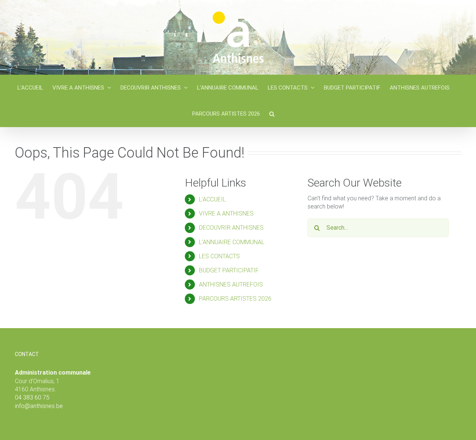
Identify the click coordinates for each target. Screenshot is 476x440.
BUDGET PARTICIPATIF (229, 270)
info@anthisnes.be (39, 406)
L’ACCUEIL (212, 199)
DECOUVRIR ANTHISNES (231, 227)
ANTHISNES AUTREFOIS (231, 284)
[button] (271, 114)
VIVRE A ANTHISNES (226, 213)
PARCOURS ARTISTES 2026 (235, 298)
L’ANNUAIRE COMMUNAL (231, 242)
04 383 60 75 (32, 397)
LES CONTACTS (219, 256)
